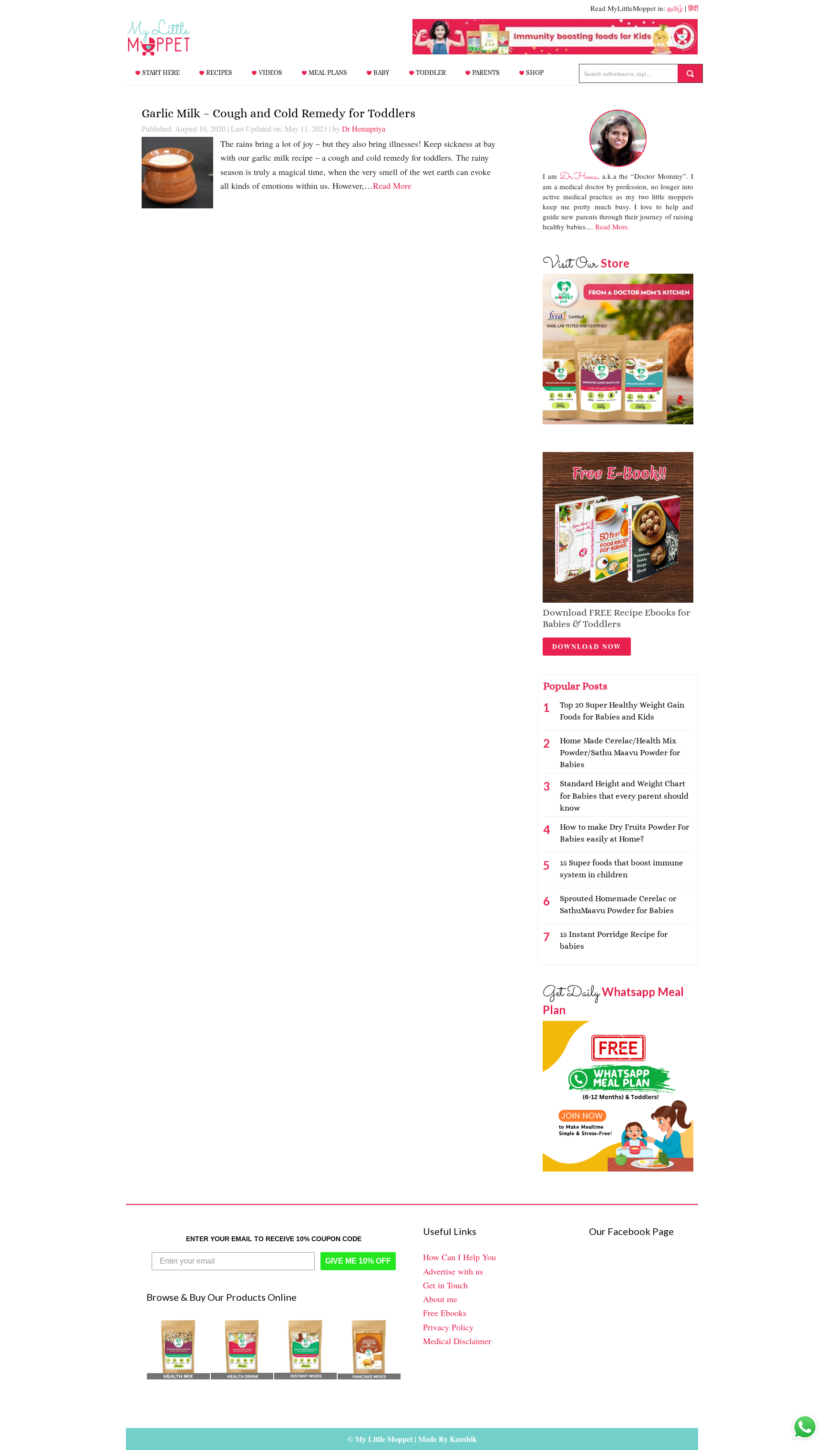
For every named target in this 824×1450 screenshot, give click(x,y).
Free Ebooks (444, 1312)
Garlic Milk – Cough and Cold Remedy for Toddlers (278, 113)
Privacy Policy (448, 1327)
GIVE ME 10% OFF (358, 1261)
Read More (392, 185)
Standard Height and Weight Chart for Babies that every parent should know (624, 795)
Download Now (586, 646)
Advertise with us (453, 1271)
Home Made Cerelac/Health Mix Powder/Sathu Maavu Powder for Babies (620, 752)
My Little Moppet (173, 38)
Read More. (612, 226)
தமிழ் (675, 8)
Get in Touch (445, 1285)
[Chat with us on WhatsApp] (805, 1429)
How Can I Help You (459, 1257)
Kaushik (463, 1438)
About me (440, 1299)
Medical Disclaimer (457, 1341)
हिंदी (693, 8)
